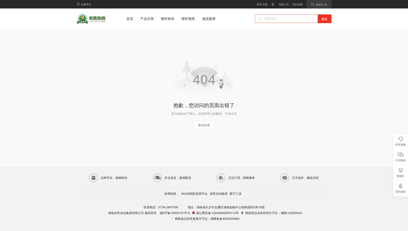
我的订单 (284, 4)
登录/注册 (262, 4)
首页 (129, 18)
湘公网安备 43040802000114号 (217, 213)
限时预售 (188, 18)
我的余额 (297, 4)
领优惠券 (209, 18)
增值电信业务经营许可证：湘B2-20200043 (273, 213)
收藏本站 (86, 4)
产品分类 (147, 18)
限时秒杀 (167, 18)
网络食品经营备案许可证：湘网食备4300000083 (207, 218)
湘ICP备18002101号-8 (174, 213)
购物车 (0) (321, 4)
